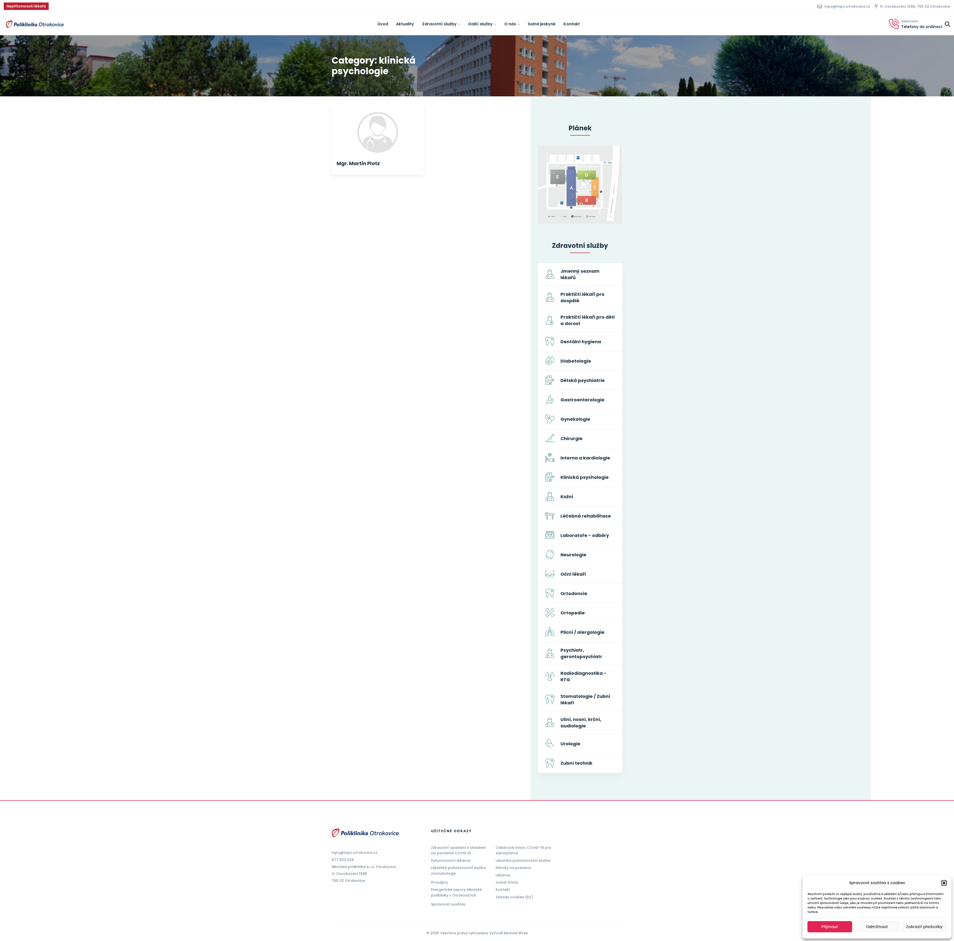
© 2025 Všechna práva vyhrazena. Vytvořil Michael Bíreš (477, 933)
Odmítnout (877, 926)
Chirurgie (571, 438)
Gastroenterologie (582, 400)
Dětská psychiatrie (582, 380)
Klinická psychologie (584, 477)
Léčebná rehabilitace (585, 516)
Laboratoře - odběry (584, 535)
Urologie (570, 744)
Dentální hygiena (580, 342)
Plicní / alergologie (582, 632)
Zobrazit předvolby (924, 926)
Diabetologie (575, 361)
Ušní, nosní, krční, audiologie (580, 722)
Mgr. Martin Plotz (358, 163)
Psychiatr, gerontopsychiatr (581, 653)
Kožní (566, 496)
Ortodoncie (573, 593)
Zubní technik (576, 763)
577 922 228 (343, 859)
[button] (944, 882)
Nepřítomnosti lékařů (26, 6)
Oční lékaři (573, 574)
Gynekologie (575, 419)
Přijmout (830, 926)
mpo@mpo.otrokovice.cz (354, 852)
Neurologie (573, 555)
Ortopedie (572, 613)
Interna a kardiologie (585, 458)
